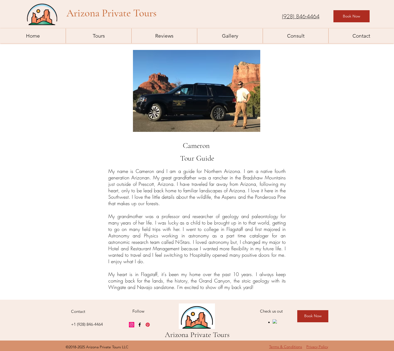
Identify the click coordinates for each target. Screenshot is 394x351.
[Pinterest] (147, 324)
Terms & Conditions (285, 346)
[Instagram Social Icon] (131, 324)
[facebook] (139, 324)
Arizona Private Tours (197, 334)
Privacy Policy (317, 346)
